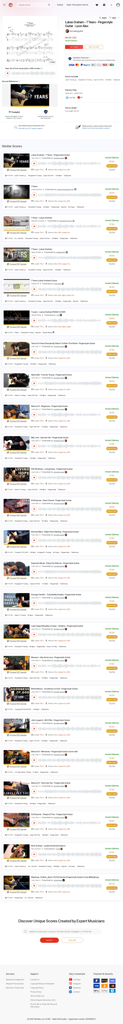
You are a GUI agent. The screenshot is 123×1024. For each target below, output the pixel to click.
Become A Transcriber (15, 987)
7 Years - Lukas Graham (41, 218)
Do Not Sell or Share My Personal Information (43, 1005)
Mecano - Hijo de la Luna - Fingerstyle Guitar (51, 657)
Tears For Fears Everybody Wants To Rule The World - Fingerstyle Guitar (63, 343)
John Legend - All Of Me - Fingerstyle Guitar (50, 720)
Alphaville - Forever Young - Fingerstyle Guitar (51, 375)
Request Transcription (15, 983)
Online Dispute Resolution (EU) (43, 1000)
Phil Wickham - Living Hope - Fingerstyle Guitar (52, 469)
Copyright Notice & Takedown (42, 983)
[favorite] (97, 4)
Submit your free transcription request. (96, 128)
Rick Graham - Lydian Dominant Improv (48, 846)
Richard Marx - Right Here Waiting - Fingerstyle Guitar (55, 532)
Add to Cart (94, 47)
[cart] (104, 4)
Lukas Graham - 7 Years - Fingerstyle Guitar (50, 155)
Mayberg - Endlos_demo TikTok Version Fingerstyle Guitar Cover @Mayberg (65, 877)
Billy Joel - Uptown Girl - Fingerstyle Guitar (50, 437)
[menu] (4, 4)
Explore (72, 940)
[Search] (49, 5)
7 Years (34, 186)
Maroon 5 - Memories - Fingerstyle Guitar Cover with (54, 751)
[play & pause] (7, 73)
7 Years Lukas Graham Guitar (44, 280)
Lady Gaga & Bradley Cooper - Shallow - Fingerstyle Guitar (57, 626)
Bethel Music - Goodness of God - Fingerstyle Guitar (54, 689)
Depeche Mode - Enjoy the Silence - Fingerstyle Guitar (55, 563)
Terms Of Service (37, 996)
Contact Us (34, 979)
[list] (111, 4)
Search (49, 940)
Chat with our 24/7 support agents (30, 128)
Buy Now (74, 47)
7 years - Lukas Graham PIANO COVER (48, 312)
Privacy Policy (35, 992)
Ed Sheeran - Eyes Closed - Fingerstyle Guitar (51, 500)
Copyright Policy (37, 987)
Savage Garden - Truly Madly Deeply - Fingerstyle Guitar (56, 594)
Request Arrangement (15, 979)
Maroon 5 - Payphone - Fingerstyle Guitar (49, 406)
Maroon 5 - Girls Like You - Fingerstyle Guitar (50, 783)
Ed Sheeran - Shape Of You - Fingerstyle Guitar (52, 814)
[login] (118, 5)
